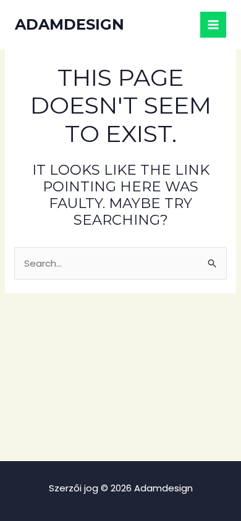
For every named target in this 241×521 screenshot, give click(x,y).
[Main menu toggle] (213, 25)
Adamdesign (69, 24)
